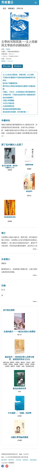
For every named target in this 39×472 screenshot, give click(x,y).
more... (35, 249)
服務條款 (25, 460)
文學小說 (20, 8)
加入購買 (7, 66)
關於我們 (4, 460)
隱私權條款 (33, 460)
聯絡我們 (11, 460)
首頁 (4, 8)
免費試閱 (18, 66)
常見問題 (18, 460)
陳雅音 (8, 49)
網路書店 (11, 8)
